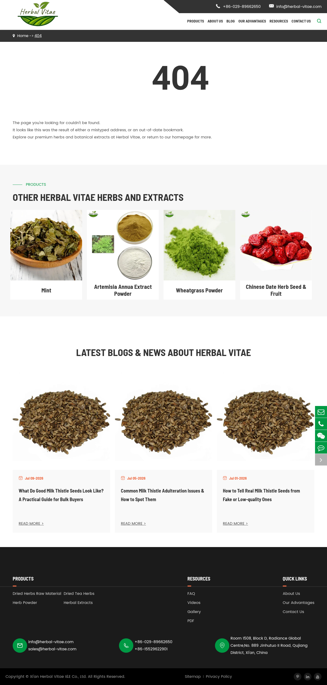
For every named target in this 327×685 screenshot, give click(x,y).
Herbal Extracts (78, 603)
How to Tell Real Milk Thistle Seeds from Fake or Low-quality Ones (261, 495)
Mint (46, 290)
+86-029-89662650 (238, 7)
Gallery (194, 612)
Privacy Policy (219, 677)
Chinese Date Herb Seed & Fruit (276, 290)
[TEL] (321, 424)
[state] (321, 460)
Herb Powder (25, 603)
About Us (215, 21)
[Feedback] (321, 448)
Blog (230, 21)
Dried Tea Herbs (79, 594)
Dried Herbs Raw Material (37, 594)
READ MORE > (31, 524)
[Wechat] (321, 436)
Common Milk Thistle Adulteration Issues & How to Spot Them (162, 495)
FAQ (191, 594)
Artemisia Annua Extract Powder (123, 290)
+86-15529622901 (151, 649)
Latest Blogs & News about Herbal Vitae (163, 352)
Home (22, 36)
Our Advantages (252, 21)
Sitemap (193, 677)
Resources (279, 21)
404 (38, 36)
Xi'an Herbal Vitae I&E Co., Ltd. (58, 677)
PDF (190, 621)
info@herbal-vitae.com (295, 7)
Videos (193, 603)
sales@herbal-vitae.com (52, 649)
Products (195, 21)
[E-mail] (321, 412)
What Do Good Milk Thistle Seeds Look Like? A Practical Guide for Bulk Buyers (61, 495)
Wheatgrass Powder (199, 290)
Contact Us (301, 21)
